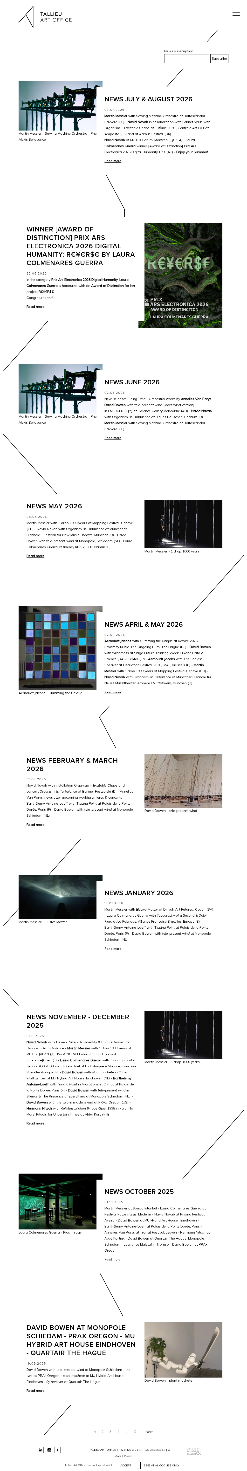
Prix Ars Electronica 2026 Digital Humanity (84, 279)
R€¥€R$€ (46, 291)
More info (108, 1465)
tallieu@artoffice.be (155, 1449)
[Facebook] (57, 1450)
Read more (112, 1259)
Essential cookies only (161, 1465)
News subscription (178, 51)
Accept (125, 1465)
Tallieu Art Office (45, 18)
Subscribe (219, 58)
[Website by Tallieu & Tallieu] (216, 1452)
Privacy (128, 1456)
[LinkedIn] (40, 1450)
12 (135, 1432)
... (126, 1432)
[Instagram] (49, 1450)
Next (149, 1432)
